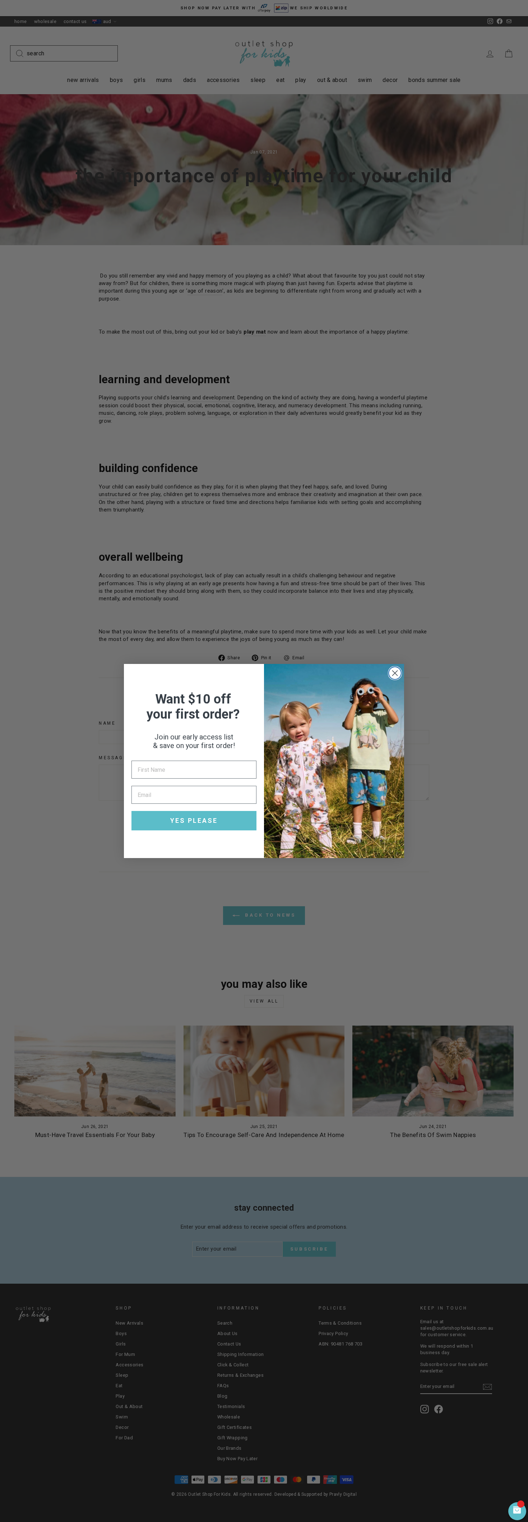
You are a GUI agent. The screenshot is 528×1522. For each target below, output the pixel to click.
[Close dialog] (395, 673)
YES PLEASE (194, 820)
